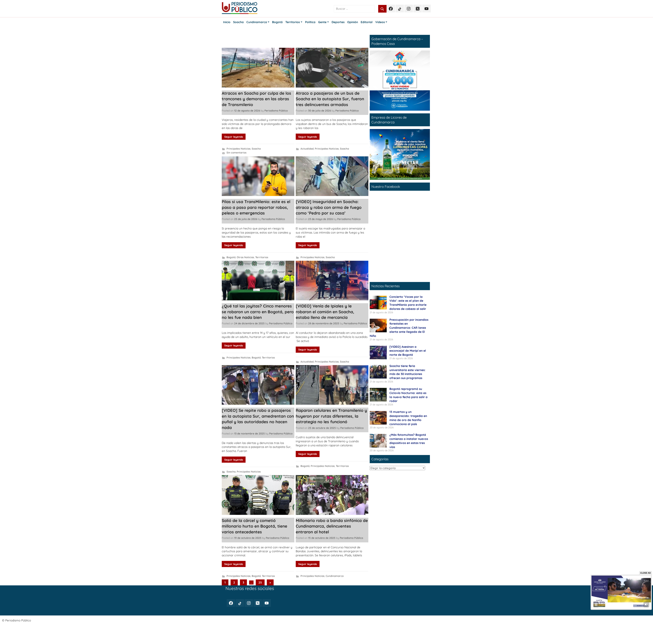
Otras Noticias (245, 257)
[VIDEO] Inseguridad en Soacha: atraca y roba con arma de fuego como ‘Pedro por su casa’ (329, 207)
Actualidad (307, 148)
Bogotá (231, 257)
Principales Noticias (238, 148)
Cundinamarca (335, 576)
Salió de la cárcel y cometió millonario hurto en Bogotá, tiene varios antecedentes (254, 526)
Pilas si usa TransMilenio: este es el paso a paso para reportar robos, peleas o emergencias (256, 207)
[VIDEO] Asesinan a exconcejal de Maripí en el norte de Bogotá (407, 351)
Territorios (261, 257)
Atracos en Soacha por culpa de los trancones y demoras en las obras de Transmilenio (256, 99)
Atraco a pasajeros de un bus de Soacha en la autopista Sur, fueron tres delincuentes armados (330, 99)
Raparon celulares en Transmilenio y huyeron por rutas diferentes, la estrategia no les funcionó (331, 416)
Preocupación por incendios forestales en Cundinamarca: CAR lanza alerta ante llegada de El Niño (399, 328)
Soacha (256, 148)
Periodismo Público (276, 110)
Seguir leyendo (233, 136)
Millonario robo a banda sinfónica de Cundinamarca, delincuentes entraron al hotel (332, 526)
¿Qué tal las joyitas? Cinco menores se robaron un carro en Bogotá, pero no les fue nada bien (258, 311)
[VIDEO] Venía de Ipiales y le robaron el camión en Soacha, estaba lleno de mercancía (325, 311)
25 (260, 582)
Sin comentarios (236, 152)
